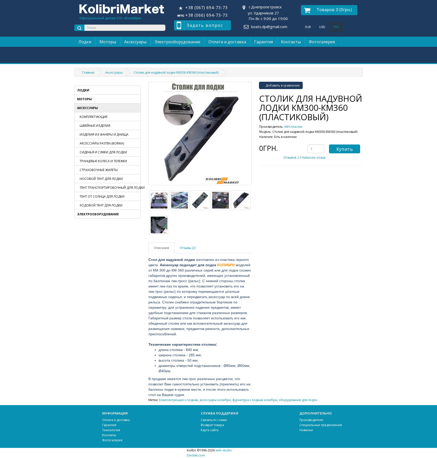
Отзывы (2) (187, 248)
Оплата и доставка (227, 42)
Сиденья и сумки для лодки (103, 152)
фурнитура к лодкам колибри (254, 400)
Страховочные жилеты (99, 170)
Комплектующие (93, 117)
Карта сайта (210, 430)
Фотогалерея (322, 42)
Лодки (84, 42)
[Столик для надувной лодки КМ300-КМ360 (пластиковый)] (200, 133)
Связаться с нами (214, 420)
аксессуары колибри (215, 400)
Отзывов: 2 (291, 157)
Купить (344, 149)
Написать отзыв (313, 157)
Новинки (306, 430)
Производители (311, 420)
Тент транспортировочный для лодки (110, 187)
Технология (111, 430)
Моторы (107, 42)
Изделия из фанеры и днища (104, 134)
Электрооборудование (177, 42)
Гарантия (263, 42)
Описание (161, 248)
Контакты (291, 42)
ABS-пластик (293, 126)
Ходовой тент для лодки (101, 205)
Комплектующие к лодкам (178, 400)
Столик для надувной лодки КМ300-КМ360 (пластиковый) (176, 72)
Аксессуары (135, 42)
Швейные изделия (95, 125)
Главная (88, 72)
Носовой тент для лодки (101, 179)
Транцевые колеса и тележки (103, 161)
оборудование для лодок (298, 400)
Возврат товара (212, 425)
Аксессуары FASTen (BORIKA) (102, 143)
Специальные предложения (320, 425)
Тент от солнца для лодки (102, 196)
